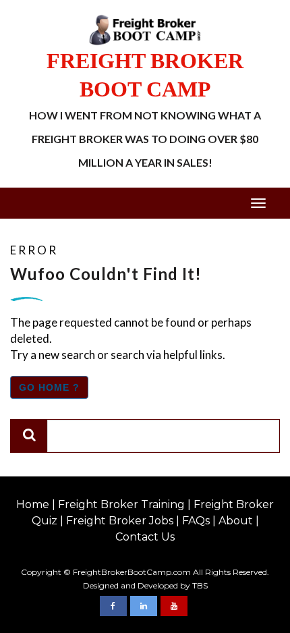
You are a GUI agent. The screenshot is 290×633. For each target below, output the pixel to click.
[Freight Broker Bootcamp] (113, 606)
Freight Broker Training (121, 504)
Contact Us (145, 536)
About (236, 520)
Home (32, 504)
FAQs (196, 520)
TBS (200, 585)
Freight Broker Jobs (119, 520)
